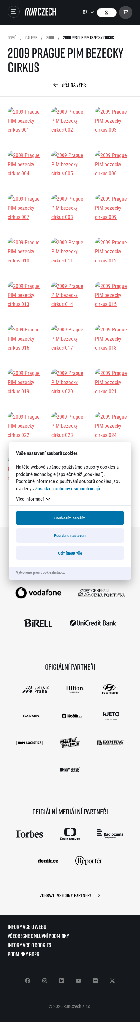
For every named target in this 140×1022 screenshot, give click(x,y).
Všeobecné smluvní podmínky (38, 936)
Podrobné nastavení (70, 535)
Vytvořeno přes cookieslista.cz (40, 572)
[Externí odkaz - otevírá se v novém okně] (38, 593)
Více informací (30, 498)
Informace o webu (27, 927)
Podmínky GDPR (23, 954)
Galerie (31, 37)
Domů (12, 37)
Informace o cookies (29, 945)
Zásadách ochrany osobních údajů (67, 488)
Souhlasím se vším (70, 518)
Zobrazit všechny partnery (66, 895)
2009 (50, 37)
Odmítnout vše (70, 553)
